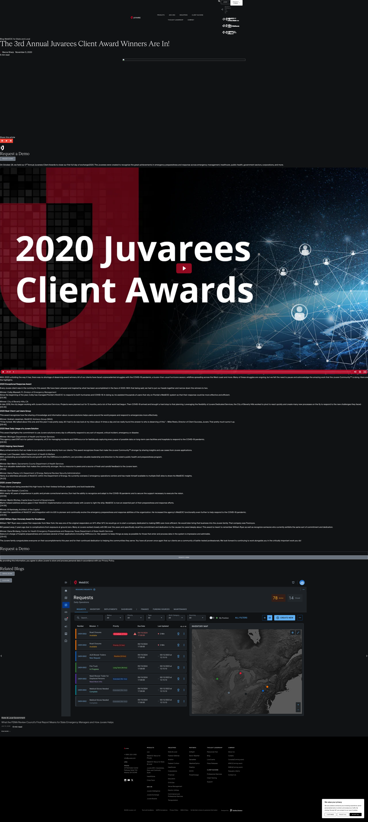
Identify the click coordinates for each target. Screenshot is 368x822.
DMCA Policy (184, 810)
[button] (219, 1)
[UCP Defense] (228, 19)
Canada (236, 760)
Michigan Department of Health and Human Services (31, 436)
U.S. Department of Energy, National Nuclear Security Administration (49, 473)
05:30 (3, 407)
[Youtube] (129, 780)
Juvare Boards (152, 799)
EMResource (79, 439)
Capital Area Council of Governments (37, 500)
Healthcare (172, 767)
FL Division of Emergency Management (38, 392)
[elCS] (228, 32)
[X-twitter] (132, 780)
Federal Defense (173, 756)
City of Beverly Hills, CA (17, 401)
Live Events (211, 760)
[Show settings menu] (359, 372)
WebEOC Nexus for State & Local (155, 763)
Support (210, 782)
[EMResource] (226, 25)
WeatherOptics (194, 763)
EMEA (235, 767)
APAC (235, 763)
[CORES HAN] (226, 32)
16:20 (3, 478)
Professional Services (214, 774)
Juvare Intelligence (153, 791)
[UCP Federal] (226, 19)
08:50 (3, 442)
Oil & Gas (171, 783)
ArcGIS (53, 512)
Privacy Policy (108, 560)
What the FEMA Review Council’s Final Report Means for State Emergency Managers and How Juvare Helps (57, 722)
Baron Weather (194, 756)
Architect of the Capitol (29, 509)
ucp (148, 752)
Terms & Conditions (148, 810)
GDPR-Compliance (161, 810)
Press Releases (212, 763)
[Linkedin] (125, 780)
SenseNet (192, 760)
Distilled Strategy (237, 810)
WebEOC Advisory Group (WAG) (38, 419)
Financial (171, 775)
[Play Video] (3, 372)
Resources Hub (212, 752)
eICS (46, 439)
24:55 (3, 515)
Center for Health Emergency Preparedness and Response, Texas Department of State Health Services (67, 531)
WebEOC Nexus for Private (153, 757)
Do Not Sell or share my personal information (204, 810)
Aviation (170, 760)
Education (171, 779)
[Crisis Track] (223, 25)
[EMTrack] (228, 25)
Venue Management (175, 786)
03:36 (3, 397)
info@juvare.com (130, 758)
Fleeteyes (250, 523)
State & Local (172, 752)
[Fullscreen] (364, 372)
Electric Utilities (173, 790)
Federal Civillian (173, 763)
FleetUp (192, 767)
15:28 (3, 469)
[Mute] (354, 372)
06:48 (3, 424)
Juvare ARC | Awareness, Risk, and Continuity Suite (155, 770)
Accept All (355, 814)
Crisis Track (151, 780)
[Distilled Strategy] (231, 810)
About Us (231, 752)
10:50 (3, 459)
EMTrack (236, 26)
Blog (2, 39)
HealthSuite (151, 776)
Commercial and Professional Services (175, 795)
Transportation (173, 800)
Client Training (212, 778)
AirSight (192, 752)
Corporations (172, 771)
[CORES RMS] (223, 32)
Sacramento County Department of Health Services (41, 463)
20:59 (3, 496)
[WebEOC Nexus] (223, 19)
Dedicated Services (51, 404)
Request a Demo (234, 771)
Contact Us (232, 775)
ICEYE (191, 771)
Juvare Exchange (153, 795)
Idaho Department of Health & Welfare (38, 454)
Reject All (342, 814)
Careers (231, 756)
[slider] (182, 372)
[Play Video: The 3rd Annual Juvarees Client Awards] (184, 268)
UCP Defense (236, 19)
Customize (330, 814)
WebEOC (59, 395)
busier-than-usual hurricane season (170, 377)
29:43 (3, 536)
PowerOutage (194, 775)
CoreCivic (23, 490)
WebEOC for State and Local (17, 39)
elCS (234, 33)
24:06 (3, 505)
